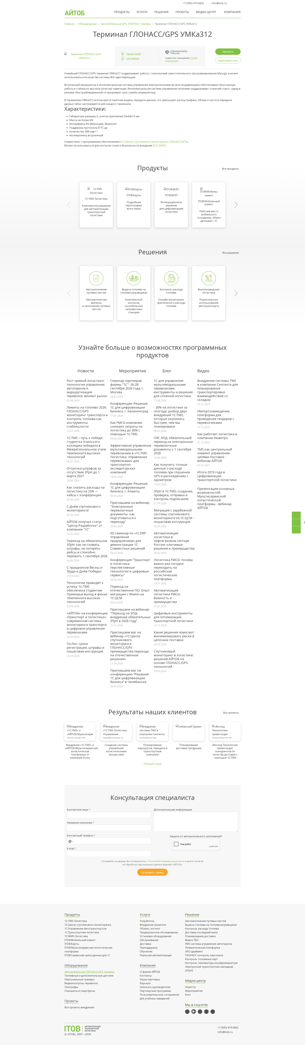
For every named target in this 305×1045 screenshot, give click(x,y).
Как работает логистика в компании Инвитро (217, 436)
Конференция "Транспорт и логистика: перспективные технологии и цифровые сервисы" (130, 567)
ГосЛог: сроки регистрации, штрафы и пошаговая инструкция (85, 647)
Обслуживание (149, 940)
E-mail (71, 848)
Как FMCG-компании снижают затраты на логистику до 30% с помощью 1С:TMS (126, 428)
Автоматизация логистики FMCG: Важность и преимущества (167, 596)
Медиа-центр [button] (206, 12)
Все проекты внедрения (79, 1007)
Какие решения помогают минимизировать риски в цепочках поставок (174, 636)
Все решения (231, 252)
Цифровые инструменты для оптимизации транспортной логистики (173, 617)
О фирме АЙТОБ (150, 972)
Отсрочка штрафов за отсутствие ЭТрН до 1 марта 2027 (84, 472)
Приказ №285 (133, 53)
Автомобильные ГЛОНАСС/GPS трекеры (89, 972)
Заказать (228, 51)
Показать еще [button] (152, 763)
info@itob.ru (219, 3)
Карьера (145, 983)
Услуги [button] (141, 12)
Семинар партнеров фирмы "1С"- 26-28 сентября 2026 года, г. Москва (127, 386)
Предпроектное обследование (159, 932)
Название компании (80, 822)
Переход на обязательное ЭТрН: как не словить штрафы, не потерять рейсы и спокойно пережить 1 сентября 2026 (87, 548)
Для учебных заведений (154, 998)
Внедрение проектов (153, 925)
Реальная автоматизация (156, 955)
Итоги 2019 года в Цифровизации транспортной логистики (217, 476)
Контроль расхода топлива (202, 928)
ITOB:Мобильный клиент (79, 940)
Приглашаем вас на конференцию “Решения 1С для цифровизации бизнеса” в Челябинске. (129, 676)
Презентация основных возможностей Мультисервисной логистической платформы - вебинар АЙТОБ (215, 498)
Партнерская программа (155, 991)
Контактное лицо (78, 809)
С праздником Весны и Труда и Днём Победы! (84, 569)
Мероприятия (194, 991)
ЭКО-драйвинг (194, 951)
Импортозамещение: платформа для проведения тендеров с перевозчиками (215, 417)
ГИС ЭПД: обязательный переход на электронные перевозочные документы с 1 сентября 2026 (173, 445)
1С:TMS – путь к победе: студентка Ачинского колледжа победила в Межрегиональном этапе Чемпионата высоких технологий (86, 447)
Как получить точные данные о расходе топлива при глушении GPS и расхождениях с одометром (172, 472)
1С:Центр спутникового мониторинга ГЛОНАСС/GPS (154, 141)
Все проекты (231, 712)
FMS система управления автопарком (208, 944)
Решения (161, 12)
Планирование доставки (200, 936)
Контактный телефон (81, 835)
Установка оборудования (155, 936)
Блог (188, 994)
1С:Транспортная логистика (81, 932)
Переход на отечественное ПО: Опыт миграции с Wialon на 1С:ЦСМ (130, 592)
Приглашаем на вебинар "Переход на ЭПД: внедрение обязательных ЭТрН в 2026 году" (130, 615)
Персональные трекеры (79, 979)
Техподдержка (148, 947)
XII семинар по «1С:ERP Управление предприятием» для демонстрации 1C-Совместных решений (128, 540)
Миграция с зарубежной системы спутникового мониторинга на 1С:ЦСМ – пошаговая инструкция (174, 516)
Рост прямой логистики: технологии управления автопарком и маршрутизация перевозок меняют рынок (87, 388)
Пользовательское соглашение (159, 994)
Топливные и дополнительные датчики (88, 975)
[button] (232, 3)
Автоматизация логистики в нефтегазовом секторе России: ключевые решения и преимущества (174, 540)
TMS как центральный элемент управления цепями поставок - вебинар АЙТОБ (214, 455)
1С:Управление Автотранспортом (85, 928)
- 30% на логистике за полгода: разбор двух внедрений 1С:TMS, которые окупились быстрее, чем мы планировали (170, 417)
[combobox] (71, 841)
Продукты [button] (121, 12)
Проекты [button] (182, 12)
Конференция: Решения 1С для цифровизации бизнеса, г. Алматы (129, 487)
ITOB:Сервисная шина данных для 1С (87, 955)
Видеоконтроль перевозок (81, 983)
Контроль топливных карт (201, 959)
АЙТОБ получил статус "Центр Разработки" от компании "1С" (84, 525)
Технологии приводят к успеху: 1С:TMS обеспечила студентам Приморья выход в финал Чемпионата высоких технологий (87, 592)
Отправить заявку (152, 872)
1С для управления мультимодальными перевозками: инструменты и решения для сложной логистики (173, 388)
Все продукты (230, 168)
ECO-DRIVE (159, 145)
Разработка (147, 921)
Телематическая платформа (202, 947)
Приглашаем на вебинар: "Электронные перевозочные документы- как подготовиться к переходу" (130, 512)
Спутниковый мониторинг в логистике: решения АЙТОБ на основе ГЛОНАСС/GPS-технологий (173, 659)
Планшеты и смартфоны (79, 991)
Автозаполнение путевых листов (205, 921)
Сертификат (132, 58)
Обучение (146, 951)
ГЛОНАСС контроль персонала (204, 955)
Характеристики (228, 60)
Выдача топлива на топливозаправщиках (211, 925)
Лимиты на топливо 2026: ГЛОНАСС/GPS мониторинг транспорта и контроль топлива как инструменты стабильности (87, 417)
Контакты (146, 975)
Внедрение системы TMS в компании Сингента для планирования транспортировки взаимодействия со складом (217, 390)
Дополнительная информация (173, 809)
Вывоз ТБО (192, 940)
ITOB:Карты (71, 944)
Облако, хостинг (150, 928)
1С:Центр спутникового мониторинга (87, 925)
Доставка (145, 944)
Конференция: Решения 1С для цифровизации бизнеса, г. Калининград (129, 407)
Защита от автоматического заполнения (196, 836)
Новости (190, 987)
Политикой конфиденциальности (166, 861)
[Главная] (84, 1029)
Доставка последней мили (201, 932)
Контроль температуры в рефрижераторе (211, 963)
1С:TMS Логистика (75, 921)
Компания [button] (232, 12)
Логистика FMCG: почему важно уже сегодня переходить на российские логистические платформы (173, 569)
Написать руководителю (155, 987)
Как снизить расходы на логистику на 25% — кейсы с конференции (86, 491)
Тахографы (71, 987)
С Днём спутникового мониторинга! (83, 508)
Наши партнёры (150, 979)
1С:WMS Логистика (76, 936)
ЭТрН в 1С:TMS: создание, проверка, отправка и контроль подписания (173, 495)
